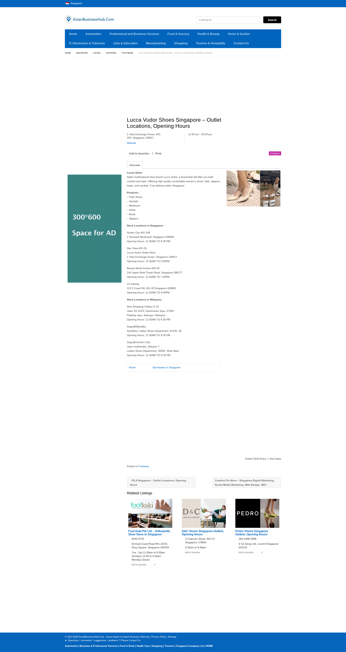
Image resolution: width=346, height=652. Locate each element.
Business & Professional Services (98, 646)
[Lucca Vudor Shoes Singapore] (253, 188)
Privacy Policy (158, 636)
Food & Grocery (178, 33)
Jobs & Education (125, 43)
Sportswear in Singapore (166, 367)
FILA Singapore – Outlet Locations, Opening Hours (158, 482)
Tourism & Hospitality (210, 43)
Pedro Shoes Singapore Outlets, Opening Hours (251, 533)
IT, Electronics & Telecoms (87, 43)
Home (73, 33)
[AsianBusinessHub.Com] (99, 19)
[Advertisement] (206, 85)
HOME (209, 646)
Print (158, 153)
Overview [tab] (134, 165)
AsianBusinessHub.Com (91, 636)
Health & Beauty (209, 33)
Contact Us (241, 43)
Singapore (76, 3)
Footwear (127, 53)
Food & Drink (127, 646)
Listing (97, 53)
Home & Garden (239, 33)
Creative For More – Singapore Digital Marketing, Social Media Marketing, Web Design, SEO (244, 482)
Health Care (143, 646)
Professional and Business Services (134, 33)
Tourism (169, 646)
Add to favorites (139, 153)
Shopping (181, 43)
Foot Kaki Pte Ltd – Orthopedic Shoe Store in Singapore (149, 533)
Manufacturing (156, 43)
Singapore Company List (190, 646)
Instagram (275, 153)
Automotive (93, 33)
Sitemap (172, 636)
